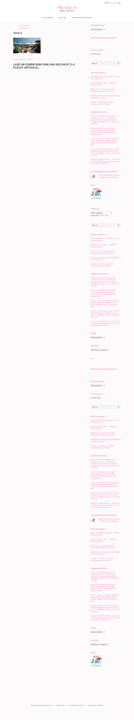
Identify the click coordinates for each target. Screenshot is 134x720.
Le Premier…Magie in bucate (23, 59)
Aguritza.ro (67, 6)
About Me (62, 17)
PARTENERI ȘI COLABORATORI (82, 17)
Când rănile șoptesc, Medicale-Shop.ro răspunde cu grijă (104, 143)
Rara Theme (80, 705)
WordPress (100, 705)
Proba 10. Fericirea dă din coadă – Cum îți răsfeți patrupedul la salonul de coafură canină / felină (105, 151)
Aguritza (24, 28)
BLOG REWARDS (47, 17)
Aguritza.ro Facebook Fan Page (104, 38)
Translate (106, 215)
